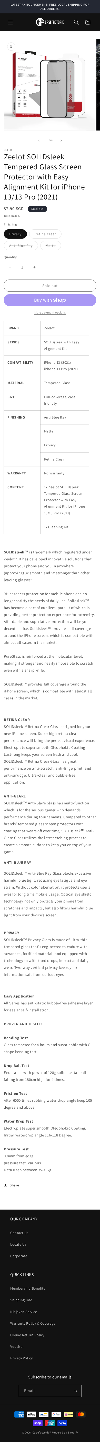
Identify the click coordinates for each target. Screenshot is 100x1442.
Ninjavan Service (23, 1311)
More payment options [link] (50, 312)
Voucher (17, 1346)
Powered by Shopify (65, 1432)
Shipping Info (21, 1300)
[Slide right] (61, 140)
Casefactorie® (42, 1432)
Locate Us (18, 1244)
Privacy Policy (21, 1358)
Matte (53, 246)
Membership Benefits (27, 1288)
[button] (10, 22)
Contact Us (19, 1232)
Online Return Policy (27, 1335)
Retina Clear (48, 235)
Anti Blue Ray (23, 246)
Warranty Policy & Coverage (33, 1323)
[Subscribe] (75, 1391)
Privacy (18, 235)
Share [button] (14, 1185)
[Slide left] (38, 140)
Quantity (10, 257)
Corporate (18, 1256)
